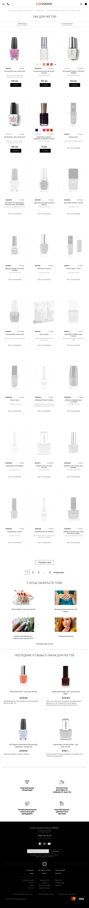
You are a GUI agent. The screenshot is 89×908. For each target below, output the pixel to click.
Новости (44, 873)
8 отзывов (20, 331)
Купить (16, 85)
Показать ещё (44, 562)
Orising (32, 885)
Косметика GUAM (28, 880)
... (44, 572)
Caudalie (44, 883)
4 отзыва (80, 200)
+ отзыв (21, 68)
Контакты (58, 873)
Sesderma (58, 885)
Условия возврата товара (46, 894)
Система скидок (60, 870)
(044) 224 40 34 (44, 835)
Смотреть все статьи (44, 644)
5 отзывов (50, 463)
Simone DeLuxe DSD (44, 885)
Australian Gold (44, 880)
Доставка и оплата (44, 870)
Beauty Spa (58, 880)
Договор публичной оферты (67, 894)
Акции (32, 873)
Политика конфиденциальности (22, 894)
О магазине (30, 870)
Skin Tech (31, 888)
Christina (31, 883)
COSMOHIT (44, 4)
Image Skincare (59, 883)
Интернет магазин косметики (20, 10)
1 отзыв (21, 200)
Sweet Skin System (44, 888)
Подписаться (55, 851)
